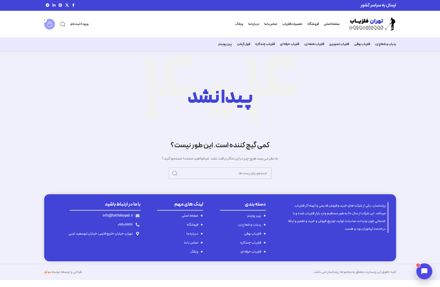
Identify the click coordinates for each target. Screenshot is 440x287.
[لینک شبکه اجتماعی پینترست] (60, 5)
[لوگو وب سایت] (370, 24)
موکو (47, 272)
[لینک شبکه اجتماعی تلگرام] (47, 5)
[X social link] (67, 5)
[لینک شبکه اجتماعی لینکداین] (54, 5)
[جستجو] (63, 24)
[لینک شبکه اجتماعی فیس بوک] (73, 5)
